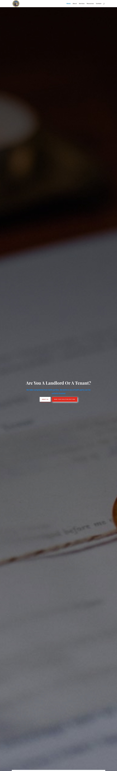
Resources (90, 3)
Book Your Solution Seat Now (64, 399)
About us (45, 399)
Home (68, 3)
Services (82, 3)
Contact (98, 3)
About (75, 3)
